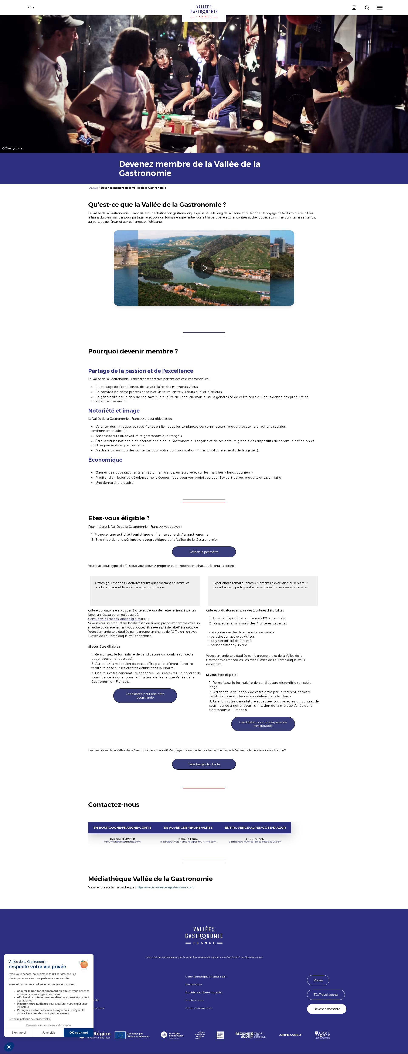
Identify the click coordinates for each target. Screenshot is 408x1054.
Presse (318, 980)
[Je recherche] (367, 7)
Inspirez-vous (194, 1000)
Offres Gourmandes (199, 1008)
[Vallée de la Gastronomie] (204, 11)
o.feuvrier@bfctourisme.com (122, 841)
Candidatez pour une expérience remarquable (263, 724)
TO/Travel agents (326, 994)
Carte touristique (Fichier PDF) (206, 976)
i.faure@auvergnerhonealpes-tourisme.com (188, 841)
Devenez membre (326, 1009)
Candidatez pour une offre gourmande (145, 695)
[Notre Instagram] (354, 7)
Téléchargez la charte (204, 764)
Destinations (194, 984)
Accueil (93, 187)
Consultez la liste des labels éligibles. (114, 619)
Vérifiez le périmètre (204, 552)
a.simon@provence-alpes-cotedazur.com (255, 841)
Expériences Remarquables (204, 992)
